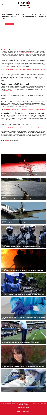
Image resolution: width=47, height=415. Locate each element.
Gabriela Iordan (6, 21)
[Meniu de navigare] (2, 5)
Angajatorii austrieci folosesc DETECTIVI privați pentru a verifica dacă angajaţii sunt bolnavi (24, 109)
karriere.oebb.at (8, 90)
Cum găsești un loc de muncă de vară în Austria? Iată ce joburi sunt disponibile (21, 127)
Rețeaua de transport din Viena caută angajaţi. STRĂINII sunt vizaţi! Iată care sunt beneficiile (24, 69)
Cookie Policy (9, 401)
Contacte (27, 398)
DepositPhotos (27, 411)
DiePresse (6, 140)
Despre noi (20, 398)
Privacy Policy (3, 401)
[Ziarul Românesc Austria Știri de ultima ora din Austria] (23, 5)
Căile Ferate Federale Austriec (25, 52)
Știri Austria (12, 21)
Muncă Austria (4, 49)
